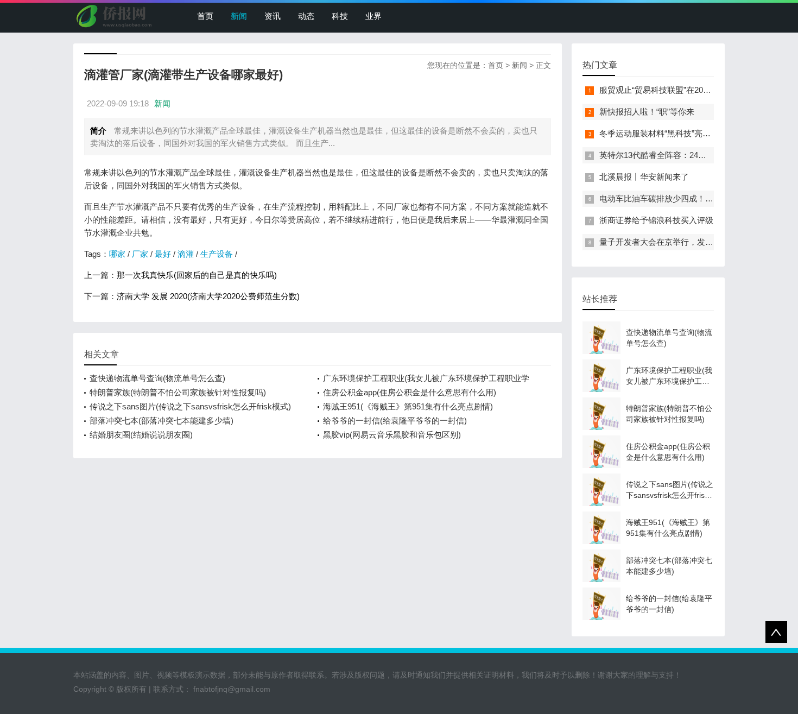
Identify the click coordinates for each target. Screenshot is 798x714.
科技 (340, 16)
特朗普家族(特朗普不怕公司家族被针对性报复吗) (178, 392)
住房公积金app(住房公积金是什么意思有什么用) (409, 392)
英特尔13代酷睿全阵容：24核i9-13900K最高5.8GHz (692, 155)
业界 (373, 16)
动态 (306, 16)
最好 (163, 253)
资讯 (272, 16)
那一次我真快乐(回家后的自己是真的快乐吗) (197, 275)
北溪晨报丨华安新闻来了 (644, 176)
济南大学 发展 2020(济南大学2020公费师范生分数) (208, 296)
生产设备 (216, 253)
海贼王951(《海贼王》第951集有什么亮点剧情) (408, 406)
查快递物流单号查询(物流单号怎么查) (157, 378)
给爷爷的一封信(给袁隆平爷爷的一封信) (395, 420)
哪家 (117, 253)
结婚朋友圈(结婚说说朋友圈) (141, 434)
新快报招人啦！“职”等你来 (646, 111)
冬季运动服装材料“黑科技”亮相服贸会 (667, 133)
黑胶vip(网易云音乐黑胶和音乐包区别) (392, 434)
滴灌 (186, 253)
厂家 (140, 253)
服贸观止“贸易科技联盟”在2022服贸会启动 (675, 89)
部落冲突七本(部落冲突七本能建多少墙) (161, 420)
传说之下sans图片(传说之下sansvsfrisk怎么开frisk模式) (190, 406)
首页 (205, 16)
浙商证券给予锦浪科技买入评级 (656, 220)
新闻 (239, 16)
